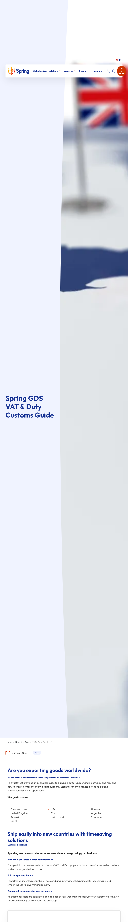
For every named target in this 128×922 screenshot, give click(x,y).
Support (83, 70)
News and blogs (22, 742)
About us (68, 70)
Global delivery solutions (45, 70)
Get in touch (121, 71)
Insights (98, 70)
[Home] (18, 71)
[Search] (108, 71)
